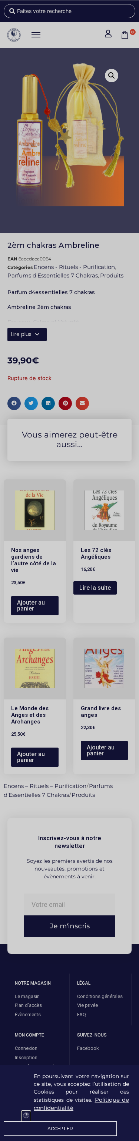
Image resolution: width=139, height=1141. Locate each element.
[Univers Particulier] (26, 1116)
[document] (69, 570)
